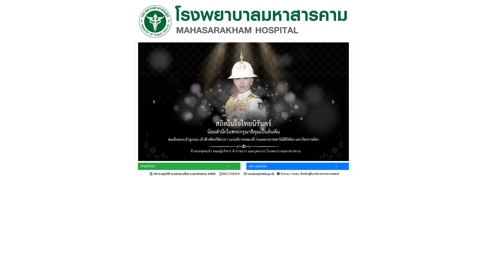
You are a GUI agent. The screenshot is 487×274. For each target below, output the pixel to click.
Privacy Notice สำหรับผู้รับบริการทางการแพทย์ (309, 174)
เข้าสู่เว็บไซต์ (147, 166)
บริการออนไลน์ (258, 166)
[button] (154, 101)
